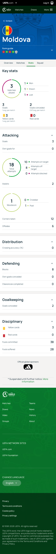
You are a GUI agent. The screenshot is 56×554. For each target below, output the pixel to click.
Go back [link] (9, 21)
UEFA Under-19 (6, 10)
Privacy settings (9, 515)
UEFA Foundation (10, 455)
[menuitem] (20, 9)
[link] (19, 9)
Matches (20, 63)
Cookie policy (8, 510)
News (31, 409)
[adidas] (28, 367)
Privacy (5, 501)
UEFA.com (7, 449)
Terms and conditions (12, 506)
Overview (8, 63)
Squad (40, 63)
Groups (5, 421)
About (32, 421)
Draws (5, 409)
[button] (47, 9)
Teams (32, 403)
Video (4, 415)
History (32, 415)
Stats (31, 63)
